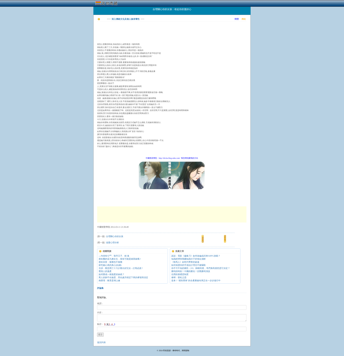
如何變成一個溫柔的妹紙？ (111, 274)
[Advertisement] (146, 29)
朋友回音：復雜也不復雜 (110, 262)
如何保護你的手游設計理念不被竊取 (188, 265)
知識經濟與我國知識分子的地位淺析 (188, 259)
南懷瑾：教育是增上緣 (109, 280)
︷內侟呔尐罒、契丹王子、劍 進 (114, 256)
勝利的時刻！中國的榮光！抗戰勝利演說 (190, 271)
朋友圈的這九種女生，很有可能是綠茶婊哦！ (120, 259)
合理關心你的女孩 (114, 236)
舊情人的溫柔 (105, 271)
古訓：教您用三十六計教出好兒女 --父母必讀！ (121, 268)
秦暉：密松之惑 (178, 277)
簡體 (236, 19)
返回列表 (101, 342)
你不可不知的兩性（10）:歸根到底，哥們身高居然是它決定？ (200, 268)
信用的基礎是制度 (180, 274)
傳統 (243, 19)
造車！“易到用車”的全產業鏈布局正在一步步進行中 (196, 280)
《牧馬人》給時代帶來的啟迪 (185, 262)
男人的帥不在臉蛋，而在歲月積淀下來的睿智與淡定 (123, 277)
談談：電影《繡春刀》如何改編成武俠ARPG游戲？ (195, 256)
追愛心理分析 (112, 242)
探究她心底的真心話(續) (110, 265)
